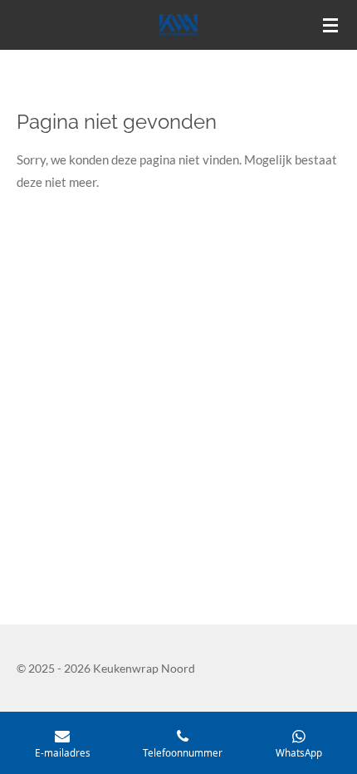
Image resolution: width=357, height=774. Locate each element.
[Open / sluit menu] (330, 25)
